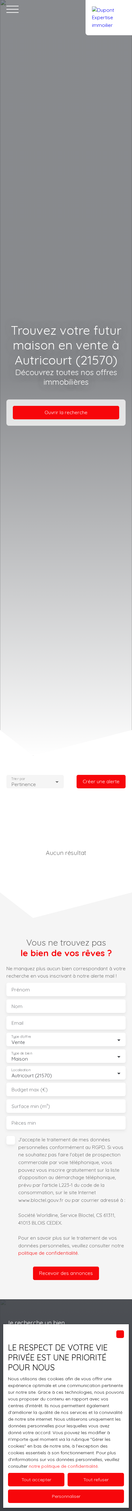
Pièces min (24, 1123)
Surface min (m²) (31, 1106)
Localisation (20, 1070)
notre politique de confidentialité (63, 1466)
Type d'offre (21, 1037)
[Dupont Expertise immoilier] (109, 9)
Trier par (18, 778)
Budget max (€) (30, 1090)
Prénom (21, 990)
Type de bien (21, 1053)
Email (17, 1023)
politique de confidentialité (48, 1253)
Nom (17, 1006)
